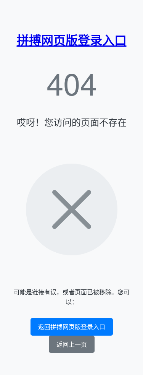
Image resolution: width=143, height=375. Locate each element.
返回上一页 (71, 344)
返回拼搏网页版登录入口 (71, 326)
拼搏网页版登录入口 (72, 40)
